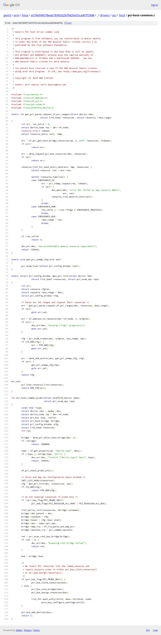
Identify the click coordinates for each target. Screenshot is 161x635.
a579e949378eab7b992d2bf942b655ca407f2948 (62, 15)
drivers (105, 15)
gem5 (7, 15)
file (67, 23)
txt (148, 630)
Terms (36, 630)
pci (114, 15)
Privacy (27, 630)
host (122, 15)
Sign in (154, 4)
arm (16, 15)
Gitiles (19, 630)
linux (25, 15)
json (155, 630)
